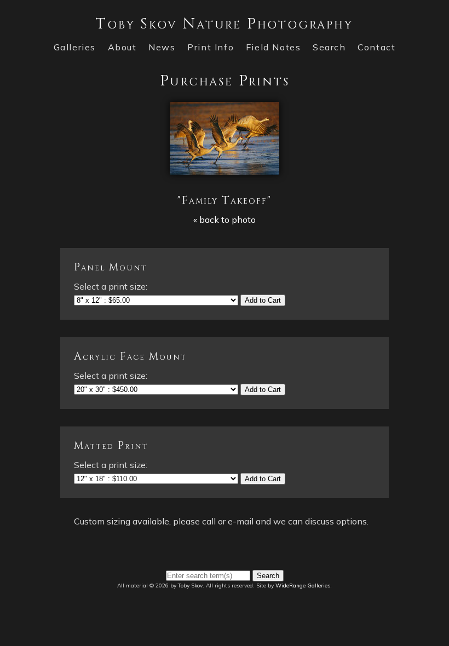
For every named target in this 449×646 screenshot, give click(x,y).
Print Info (210, 47)
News (161, 47)
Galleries (75, 47)
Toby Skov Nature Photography (224, 24)
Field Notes (273, 47)
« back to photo (224, 219)
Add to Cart (263, 300)
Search (329, 47)
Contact (376, 47)
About (122, 47)
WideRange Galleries (302, 585)
